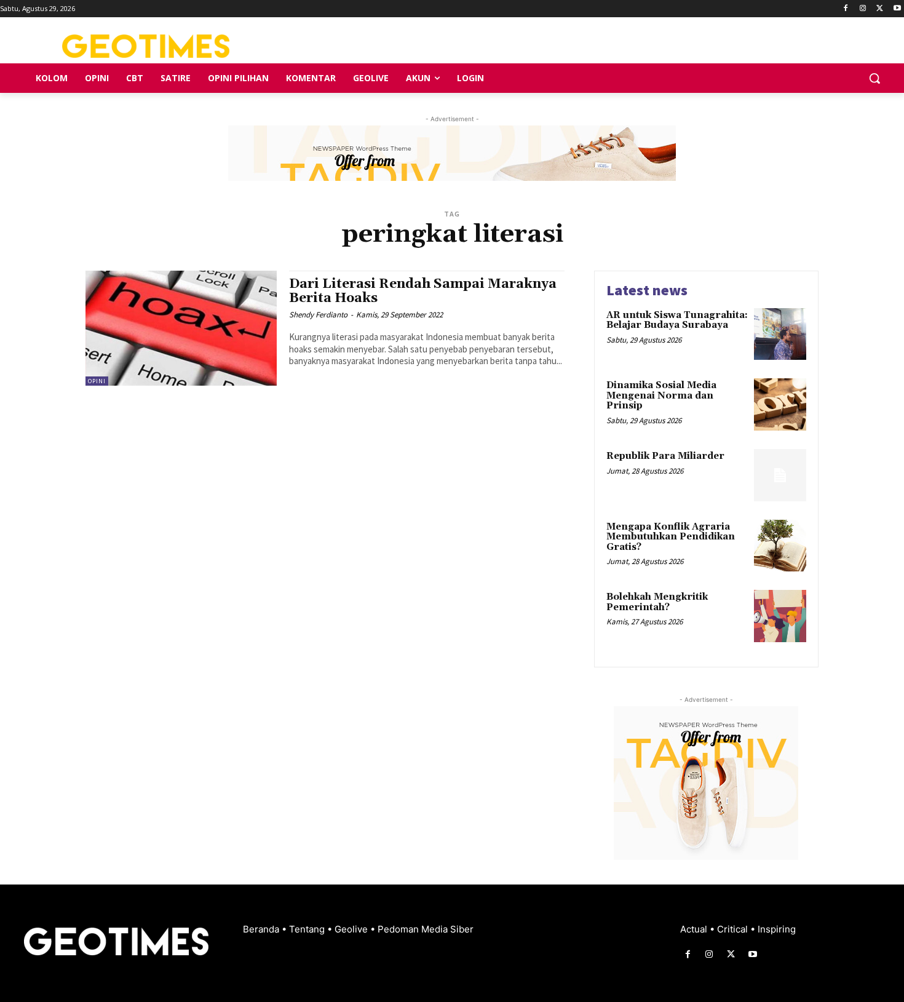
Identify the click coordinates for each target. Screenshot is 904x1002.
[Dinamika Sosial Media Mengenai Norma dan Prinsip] (780, 404)
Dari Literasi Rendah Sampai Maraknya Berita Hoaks (423, 291)
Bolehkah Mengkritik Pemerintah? (657, 602)
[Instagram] (863, 9)
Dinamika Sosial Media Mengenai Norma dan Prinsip (661, 396)
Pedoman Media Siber (426, 929)
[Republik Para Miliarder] (780, 475)
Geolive (352, 929)
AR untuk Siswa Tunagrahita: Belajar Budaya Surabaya (677, 320)
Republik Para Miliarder (665, 456)
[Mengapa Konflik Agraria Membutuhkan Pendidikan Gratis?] (780, 546)
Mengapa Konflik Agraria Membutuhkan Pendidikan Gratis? (670, 537)
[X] (880, 9)
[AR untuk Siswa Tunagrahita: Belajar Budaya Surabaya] (780, 334)
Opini (97, 381)
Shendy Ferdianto (318, 314)
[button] (874, 78)
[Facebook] (846, 9)
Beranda (262, 929)
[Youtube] (897, 9)
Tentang (308, 929)
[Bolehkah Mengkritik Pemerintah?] (780, 616)
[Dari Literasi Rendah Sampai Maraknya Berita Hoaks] (181, 328)
